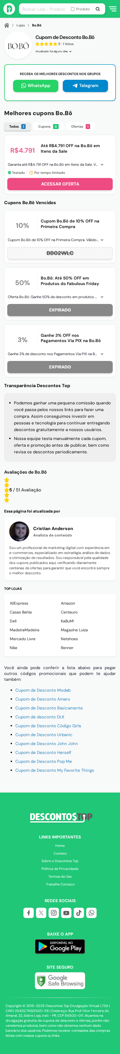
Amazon (68, 603)
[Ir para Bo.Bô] (18, 45)
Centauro (69, 612)
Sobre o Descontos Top (60, 861)
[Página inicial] (10, 25)
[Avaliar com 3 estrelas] (6, 490)
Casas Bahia (21, 612)
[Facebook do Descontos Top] (28, 913)
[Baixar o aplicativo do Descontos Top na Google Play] (60, 947)
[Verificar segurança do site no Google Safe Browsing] (60, 980)
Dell (13, 621)
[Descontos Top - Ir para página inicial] (9, 13)
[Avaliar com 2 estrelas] (6, 495)
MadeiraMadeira (24, 629)
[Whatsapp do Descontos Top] (91, 913)
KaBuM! (67, 621)
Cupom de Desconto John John (46, 743)
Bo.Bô (36, 25)
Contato (60, 853)
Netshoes (69, 638)
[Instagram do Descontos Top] (54, 913)
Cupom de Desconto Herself (43, 752)
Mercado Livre (22, 638)
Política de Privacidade (60, 869)
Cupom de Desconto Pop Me (43, 761)
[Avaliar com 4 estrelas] (6, 485)
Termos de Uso (60, 876)
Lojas (20, 25)
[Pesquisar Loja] (97, 8)
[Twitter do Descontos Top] (41, 913)
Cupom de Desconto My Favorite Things (54, 770)
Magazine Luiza (74, 629)
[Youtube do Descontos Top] (66, 913)
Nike (13, 647)
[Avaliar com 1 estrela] (6, 500)
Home (60, 845)
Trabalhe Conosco (60, 884)
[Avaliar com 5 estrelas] (6, 480)
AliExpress (19, 603)
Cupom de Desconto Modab (43, 690)
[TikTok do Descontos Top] (79, 913)
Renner (67, 647)
